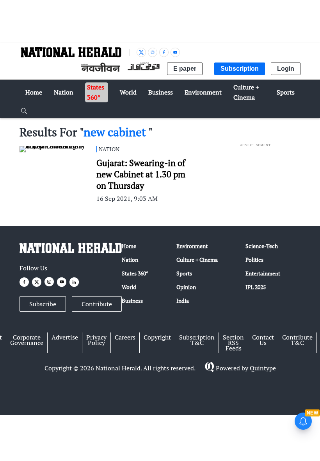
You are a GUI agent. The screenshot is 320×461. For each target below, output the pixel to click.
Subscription (239, 68)
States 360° (135, 273)
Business (132, 300)
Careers (125, 337)
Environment (192, 246)
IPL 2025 (255, 287)
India (182, 300)
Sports (184, 273)
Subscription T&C (197, 340)
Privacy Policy (96, 340)
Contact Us (263, 340)
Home (129, 246)
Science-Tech (261, 246)
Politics (254, 259)
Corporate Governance (26, 340)
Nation (130, 259)
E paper (184, 68)
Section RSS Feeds (233, 342)
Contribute (97, 304)
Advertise (65, 337)
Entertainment (262, 273)
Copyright (157, 337)
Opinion (186, 287)
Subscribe (42, 304)
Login (285, 68)
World (129, 287)
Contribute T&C (297, 340)
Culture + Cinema (197, 259)
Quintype (263, 368)
